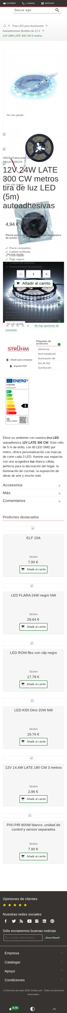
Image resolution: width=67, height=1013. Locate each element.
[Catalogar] (61, 961)
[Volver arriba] (55, 1008)
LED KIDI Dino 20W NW (33, 710)
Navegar (49, 3)
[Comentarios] (59, 501)
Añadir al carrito (36, 569)
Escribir (11, 3)
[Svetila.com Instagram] (37, 921)
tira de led (44, 363)
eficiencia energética (44, 349)
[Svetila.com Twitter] (14, 921)
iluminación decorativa (44, 367)
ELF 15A (33, 538)
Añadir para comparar (20, 360)
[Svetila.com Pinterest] (53, 921)
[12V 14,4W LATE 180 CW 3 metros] (33, 758)
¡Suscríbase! (52, 937)
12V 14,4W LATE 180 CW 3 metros (33, 767)
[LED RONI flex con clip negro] (33, 643)
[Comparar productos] (33, 1008)
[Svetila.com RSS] (22, 921)
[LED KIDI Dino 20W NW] (33, 701)
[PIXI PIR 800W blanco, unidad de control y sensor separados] (33, 815)
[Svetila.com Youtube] (30, 921)
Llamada (30, 3)
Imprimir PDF (20, 366)
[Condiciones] (61, 979)
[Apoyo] (61, 970)
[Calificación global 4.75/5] (15, 904)
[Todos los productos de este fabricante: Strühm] (18, 348)
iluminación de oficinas (46, 358)
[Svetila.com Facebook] (6, 921)
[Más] (59, 493)
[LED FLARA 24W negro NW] (33, 586)
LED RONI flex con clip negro (33, 653)
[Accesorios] (59, 485)
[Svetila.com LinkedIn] (45, 921)
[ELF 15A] (33, 528)
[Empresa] (61, 952)
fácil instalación (47, 353)
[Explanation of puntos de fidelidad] (59, 321)
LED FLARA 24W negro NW (33, 595)
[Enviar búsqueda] (58, 10)
